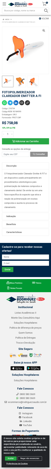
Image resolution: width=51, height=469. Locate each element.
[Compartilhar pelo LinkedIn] (15, 102)
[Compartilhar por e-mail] (21, 102)
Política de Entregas (25, 337)
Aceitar (11, 458)
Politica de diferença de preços (26, 327)
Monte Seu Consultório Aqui (25, 317)
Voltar (45, 18)
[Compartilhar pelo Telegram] (10, 102)
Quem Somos (26, 332)
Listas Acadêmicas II (25, 312)
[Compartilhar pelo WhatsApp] (4, 102)
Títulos (38, 283)
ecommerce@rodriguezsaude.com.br (27, 402)
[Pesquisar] (46, 10)
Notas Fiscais (16, 288)
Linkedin (27, 421)
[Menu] (4, 4)
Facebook (27, 417)
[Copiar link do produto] (27, 102)
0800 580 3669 (27, 398)
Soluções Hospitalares (25, 322)
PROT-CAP (16, 118)
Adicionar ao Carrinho (27, 141)
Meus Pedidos (16, 283)
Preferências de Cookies (17, 464)
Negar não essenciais (29, 458)
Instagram (27, 413)
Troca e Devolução (25, 342)
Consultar (40, 154)
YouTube (27, 425)
